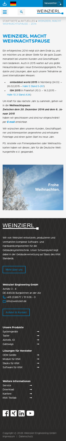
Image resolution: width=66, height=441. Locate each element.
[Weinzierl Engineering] (50, 11)
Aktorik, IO (9, 340)
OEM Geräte (9, 355)
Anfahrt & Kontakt (16, 312)
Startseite (10, 21)
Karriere (7, 394)
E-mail (11, 122)
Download (8, 389)
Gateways (8, 344)
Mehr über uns (14, 269)
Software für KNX (13, 367)
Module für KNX (12, 359)
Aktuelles (27, 21)
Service (7, 385)
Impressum (9, 436)
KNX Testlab (9, 398)
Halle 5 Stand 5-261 (33, 86)
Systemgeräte (10, 332)
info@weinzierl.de (16, 301)
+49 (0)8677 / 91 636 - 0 (19, 297)
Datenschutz (26, 436)
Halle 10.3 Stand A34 (18, 95)
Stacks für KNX (11, 363)
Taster (6, 336)
